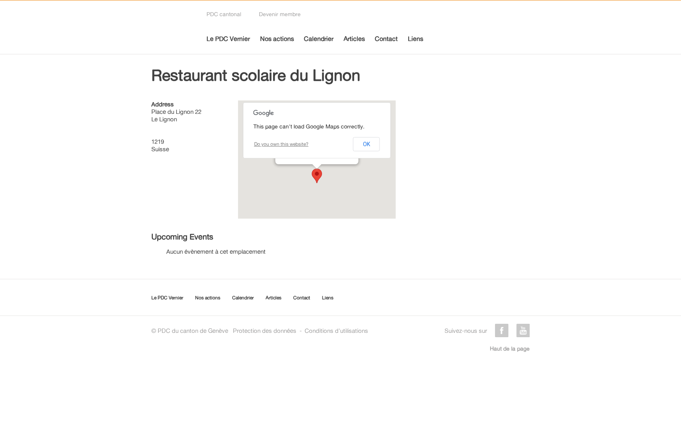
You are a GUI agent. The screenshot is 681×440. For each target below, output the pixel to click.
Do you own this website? (281, 144)
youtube (523, 330)
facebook (501, 330)
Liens (415, 39)
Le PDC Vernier (228, 39)
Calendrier (318, 39)
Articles (354, 39)
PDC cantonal (224, 14)
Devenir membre (280, 14)
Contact (386, 39)
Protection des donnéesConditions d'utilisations (300, 330)
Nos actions (277, 39)
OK (366, 144)
